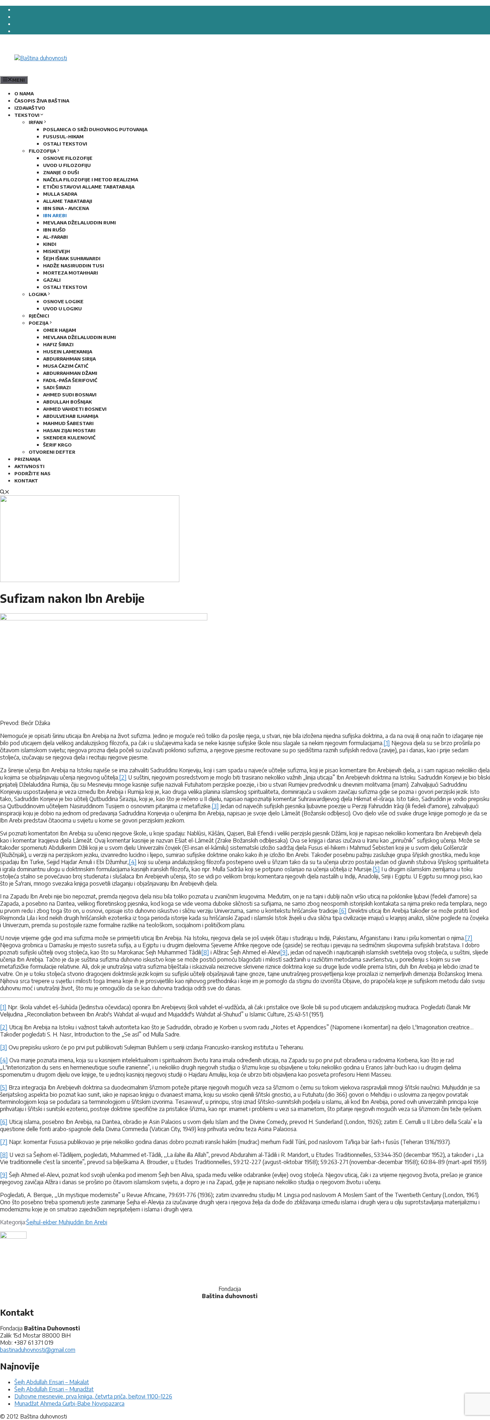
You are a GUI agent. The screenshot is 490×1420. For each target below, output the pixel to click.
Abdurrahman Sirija (69, 359)
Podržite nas (32, 473)
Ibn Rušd (54, 230)
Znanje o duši (61, 172)
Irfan (36, 122)
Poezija (38, 323)
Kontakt (26, 480)
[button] (4, 492)
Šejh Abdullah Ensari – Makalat (51, 1382)
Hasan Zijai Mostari (69, 430)
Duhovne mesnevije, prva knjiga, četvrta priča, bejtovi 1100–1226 (93, 1396)
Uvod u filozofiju (67, 165)
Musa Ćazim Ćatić (65, 366)
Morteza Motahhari (70, 273)
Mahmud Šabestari (68, 423)
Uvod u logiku (62, 308)
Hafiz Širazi (58, 344)
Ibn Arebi (55, 215)
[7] (468, 938)
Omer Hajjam (59, 330)
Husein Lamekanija (67, 351)
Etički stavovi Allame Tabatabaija (89, 187)
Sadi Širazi (57, 387)
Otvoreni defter (52, 452)
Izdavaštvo (29, 108)
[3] (215, 806)
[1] (386, 743)
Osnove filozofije (68, 158)
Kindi (49, 244)
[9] (284, 952)
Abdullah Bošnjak (67, 402)
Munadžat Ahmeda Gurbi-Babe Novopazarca (69, 1403)
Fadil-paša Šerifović (70, 380)
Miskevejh (56, 251)
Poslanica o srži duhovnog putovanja (95, 129)
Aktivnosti (29, 466)
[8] (205, 952)
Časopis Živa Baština (41, 101)
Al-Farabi (55, 237)
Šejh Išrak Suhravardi (71, 258)
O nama (24, 93)
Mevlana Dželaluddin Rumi (79, 222)
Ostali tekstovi (65, 144)
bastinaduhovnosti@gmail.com (37, 1349)
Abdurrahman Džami (70, 373)
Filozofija (42, 151)
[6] (343, 910)
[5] (376, 869)
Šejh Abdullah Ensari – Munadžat (54, 1389)
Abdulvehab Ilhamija (70, 416)
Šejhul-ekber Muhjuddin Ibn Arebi (66, 1222)
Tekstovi (26, 115)
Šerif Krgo (57, 445)
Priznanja (27, 459)
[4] (133, 862)
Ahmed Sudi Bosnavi (69, 394)
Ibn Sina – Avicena (66, 208)
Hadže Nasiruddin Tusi (73, 265)
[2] (123, 777)
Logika (38, 294)
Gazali (52, 280)
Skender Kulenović (69, 437)
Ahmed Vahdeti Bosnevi (75, 409)
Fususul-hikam (63, 136)
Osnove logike (63, 301)
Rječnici (39, 316)
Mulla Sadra (60, 194)
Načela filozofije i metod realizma (90, 179)
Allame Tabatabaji (67, 201)
